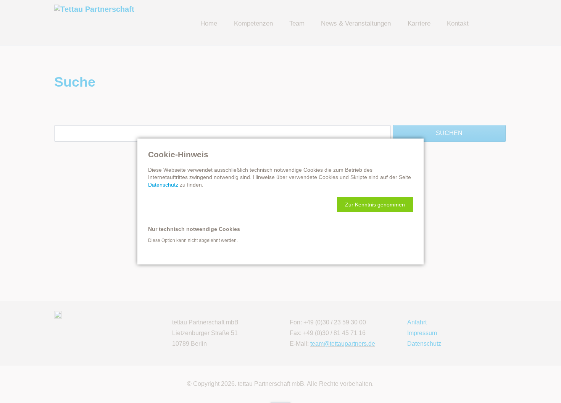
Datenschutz (163, 185)
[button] (375, 204)
